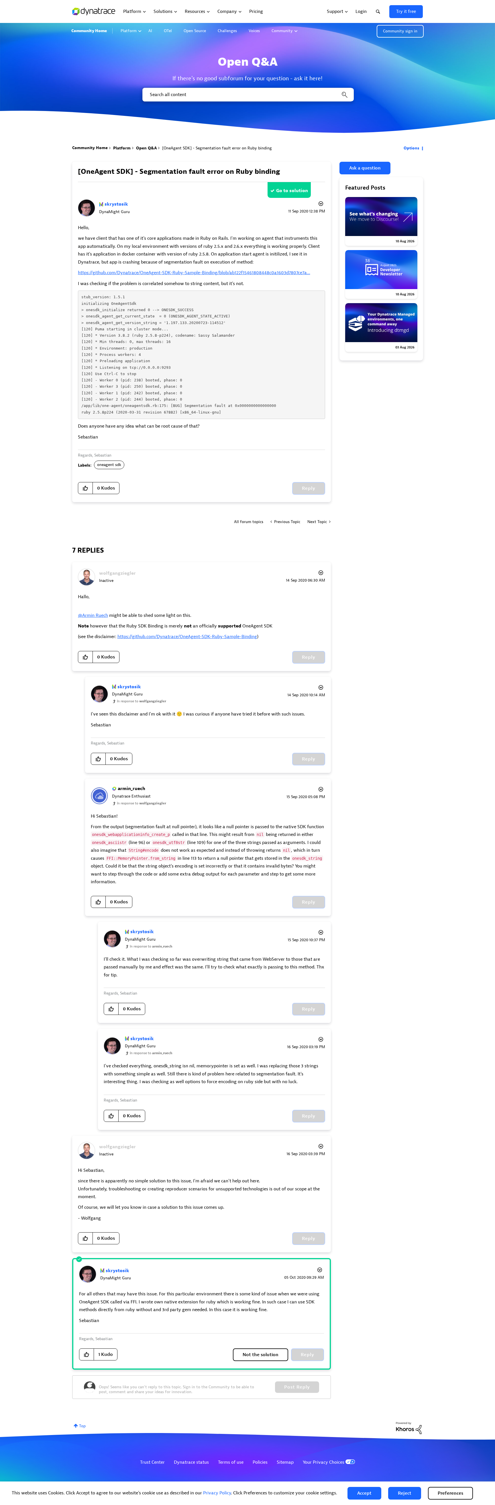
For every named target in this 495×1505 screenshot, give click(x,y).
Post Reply (297, 1387)
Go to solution (292, 191)
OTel (168, 30)
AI (150, 30)
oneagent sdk (109, 464)
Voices (254, 30)
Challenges (227, 30)
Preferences (450, 1493)
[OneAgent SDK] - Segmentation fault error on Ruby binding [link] (217, 148)
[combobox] (247, 95)
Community (282, 30)
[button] (364, 1493)
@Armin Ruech (93, 615)
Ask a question (365, 168)
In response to (141, 701)
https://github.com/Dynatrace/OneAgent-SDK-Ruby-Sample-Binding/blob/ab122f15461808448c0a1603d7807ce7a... (194, 273)
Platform (129, 30)
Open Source (195, 30)
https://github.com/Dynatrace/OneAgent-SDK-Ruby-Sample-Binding (187, 637)
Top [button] (82, 1426)
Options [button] (411, 148)
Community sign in (400, 31)
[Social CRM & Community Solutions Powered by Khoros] (409, 1427)
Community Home (89, 30)
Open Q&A (146, 148)
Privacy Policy (217, 1493)
